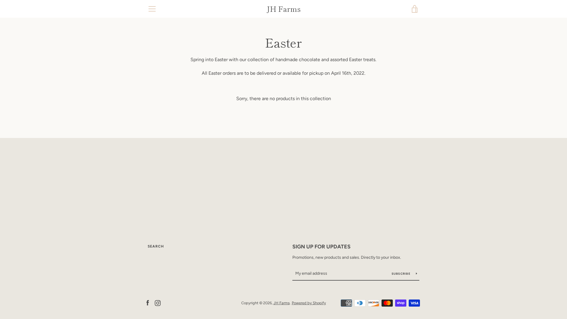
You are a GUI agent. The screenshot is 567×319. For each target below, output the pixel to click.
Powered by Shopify (309, 303)
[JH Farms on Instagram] (158, 302)
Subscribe (402, 274)
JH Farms (284, 9)
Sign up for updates (321, 246)
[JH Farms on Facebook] (148, 302)
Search (156, 246)
